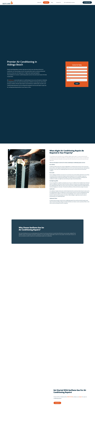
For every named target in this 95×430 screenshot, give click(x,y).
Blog (52, 2)
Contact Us (58, 2)
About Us (39, 2)
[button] (87, 2)
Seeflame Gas (11, 80)
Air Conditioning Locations (69, 2)
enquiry (80, 396)
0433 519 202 (70, 396)
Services (46, 2)
